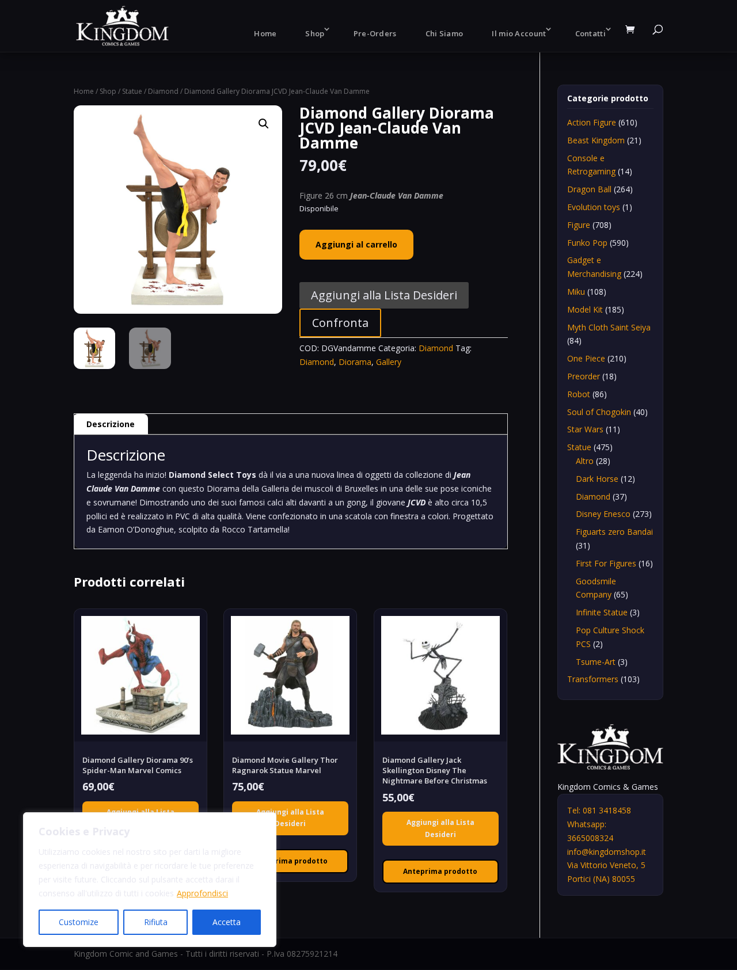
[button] (263, 123)
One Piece (586, 358)
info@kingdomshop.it (606, 851)
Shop (314, 33)
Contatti (590, 33)
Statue (132, 91)
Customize (78, 921)
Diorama (355, 361)
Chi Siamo (445, 33)
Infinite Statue (602, 612)
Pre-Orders (375, 33)
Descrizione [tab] (110, 424)
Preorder (583, 376)
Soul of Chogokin (599, 411)
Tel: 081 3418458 (599, 810)
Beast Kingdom (596, 140)
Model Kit (585, 309)
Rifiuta (156, 921)
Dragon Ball (589, 189)
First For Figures (606, 563)
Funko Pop (587, 242)
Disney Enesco (603, 513)
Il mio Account (519, 33)
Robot (578, 394)
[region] (149, 879)
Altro (585, 460)
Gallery (388, 361)
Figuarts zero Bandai (614, 531)
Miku (576, 291)
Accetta (226, 921)
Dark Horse (597, 478)
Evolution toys (593, 206)
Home (265, 33)
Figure (578, 224)
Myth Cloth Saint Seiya (609, 327)
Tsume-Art (596, 661)
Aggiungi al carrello (356, 244)
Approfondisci (202, 893)
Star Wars (585, 429)
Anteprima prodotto (290, 861)
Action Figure (591, 122)
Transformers (592, 679)
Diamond (163, 91)
